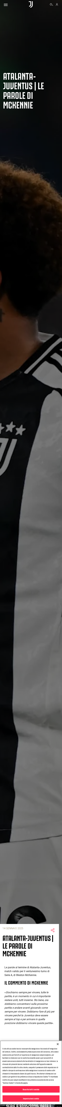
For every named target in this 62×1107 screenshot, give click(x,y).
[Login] (57, 5)
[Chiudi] (57, 1044)
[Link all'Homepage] (31, 4)
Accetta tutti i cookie (31, 1089)
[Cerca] (51, 5)
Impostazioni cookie (31, 1098)
